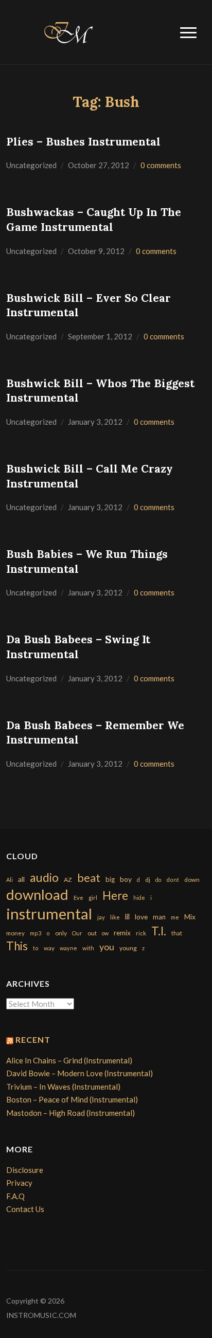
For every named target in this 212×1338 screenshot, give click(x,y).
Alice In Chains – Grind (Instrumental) (69, 1060)
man (159, 917)
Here (115, 895)
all (21, 879)
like (115, 917)
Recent (32, 1039)
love (141, 916)
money (15, 933)
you (106, 946)
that (176, 933)
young (128, 948)
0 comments (160, 165)
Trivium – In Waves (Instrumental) (63, 1086)
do (158, 879)
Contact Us (25, 1209)
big (110, 879)
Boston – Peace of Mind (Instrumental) (72, 1099)
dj (147, 879)
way (49, 948)
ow (105, 933)
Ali (9, 879)
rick (141, 933)
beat (88, 877)
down (192, 879)
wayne (68, 948)
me (175, 917)
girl (93, 897)
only (61, 933)
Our (77, 933)
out (92, 933)
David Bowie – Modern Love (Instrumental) (79, 1073)
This (17, 946)
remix (122, 933)
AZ (68, 879)
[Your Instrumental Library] (67, 30)
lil (127, 916)
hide (139, 897)
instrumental (49, 914)
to (36, 948)
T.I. (158, 931)
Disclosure (24, 1169)
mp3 (35, 933)
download (37, 894)
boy (126, 879)
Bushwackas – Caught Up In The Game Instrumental (93, 219)
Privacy (19, 1182)
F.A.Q (15, 1196)
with (88, 948)
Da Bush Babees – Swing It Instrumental (78, 646)
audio (44, 877)
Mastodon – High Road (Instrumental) (70, 1112)
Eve (78, 897)
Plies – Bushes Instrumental (83, 142)
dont (172, 879)
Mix (190, 917)
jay (101, 917)
